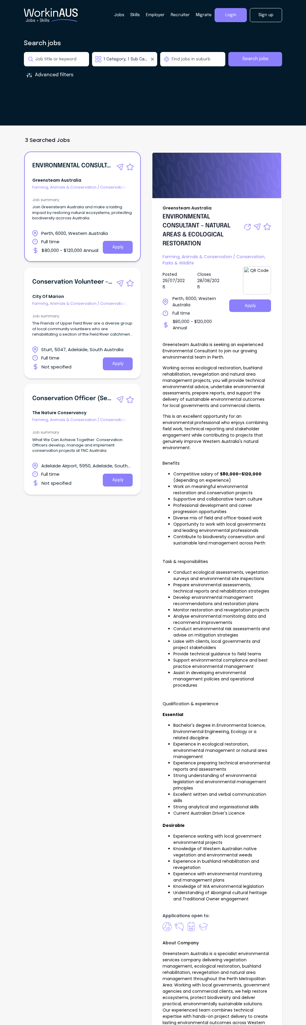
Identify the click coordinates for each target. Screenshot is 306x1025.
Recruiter (180, 15)
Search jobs (255, 58)
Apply (117, 247)
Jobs (119, 15)
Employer (155, 15)
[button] (120, 167)
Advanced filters (54, 74)
